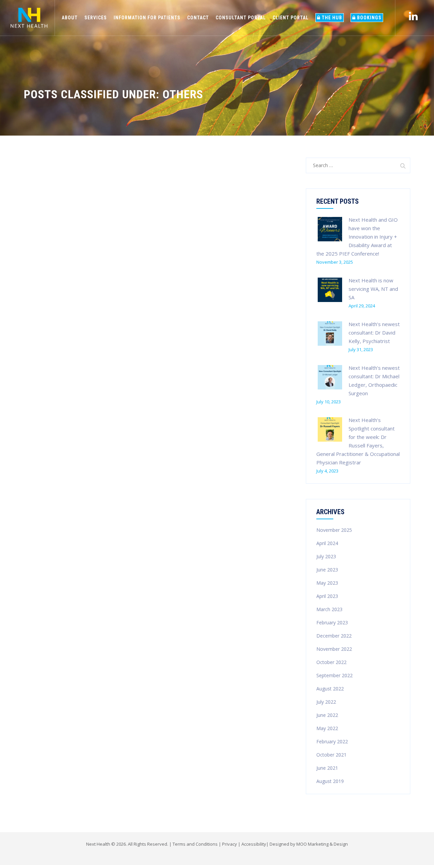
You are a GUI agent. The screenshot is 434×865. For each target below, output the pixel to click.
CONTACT (198, 17)
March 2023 (329, 609)
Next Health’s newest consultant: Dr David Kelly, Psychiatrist (374, 332)
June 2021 (327, 768)
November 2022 (334, 649)
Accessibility (253, 844)
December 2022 (334, 635)
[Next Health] (29, 18)
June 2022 (327, 715)
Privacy (229, 844)
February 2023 (332, 622)
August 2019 (330, 781)
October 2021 (331, 754)
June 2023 (327, 569)
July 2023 (326, 556)
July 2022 (326, 702)
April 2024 (327, 543)
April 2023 (327, 596)
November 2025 (334, 530)
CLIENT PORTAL (291, 17)
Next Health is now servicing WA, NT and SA (373, 289)
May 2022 (327, 728)
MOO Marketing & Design (322, 844)
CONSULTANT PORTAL (241, 17)
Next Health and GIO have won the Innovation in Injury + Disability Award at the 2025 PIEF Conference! (357, 236)
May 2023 (327, 583)
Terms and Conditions (195, 844)
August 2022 (330, 688)
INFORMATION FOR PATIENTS (147, 17)
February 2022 (332, 741)
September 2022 (334, 675)
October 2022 (331, 662)
